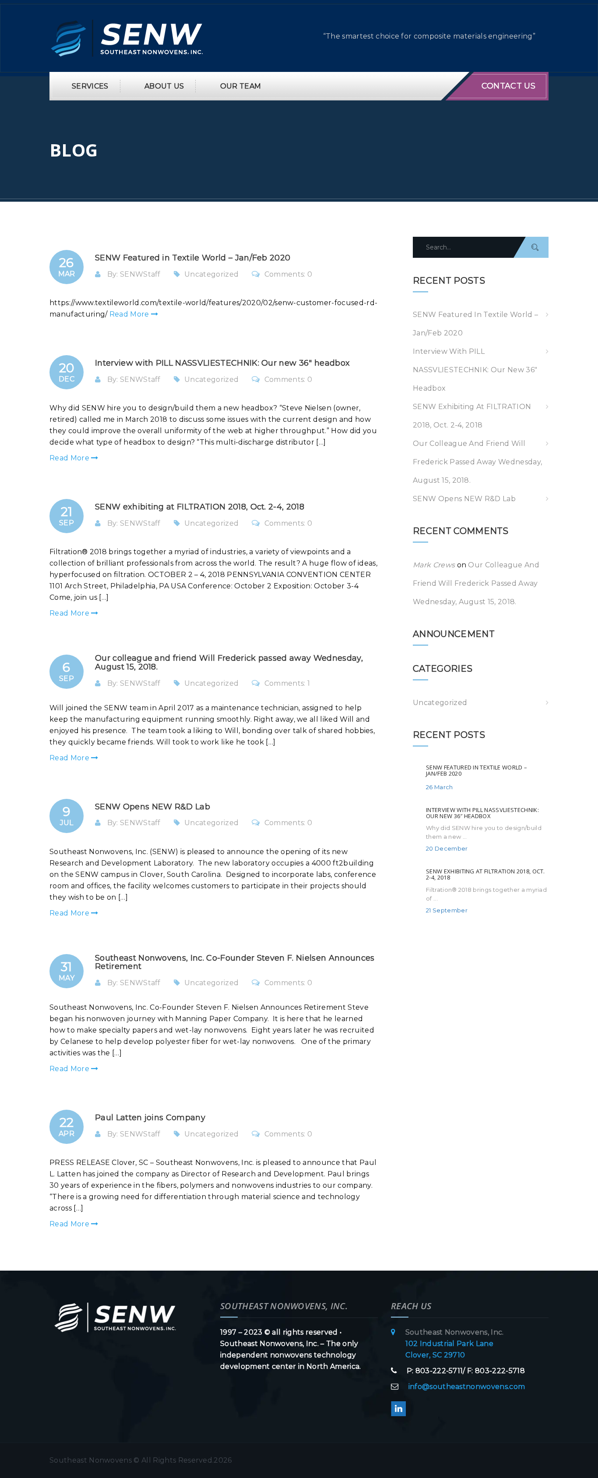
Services (90, 86)
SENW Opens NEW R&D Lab (464, 499)
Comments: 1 (287, 683)
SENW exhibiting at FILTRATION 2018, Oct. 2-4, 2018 (472, 415)
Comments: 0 (288, 274)
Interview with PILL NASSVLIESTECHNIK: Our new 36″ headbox (475, 369)
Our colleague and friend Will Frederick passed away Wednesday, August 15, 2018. (477, 461)
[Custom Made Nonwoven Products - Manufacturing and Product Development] (127, 37)
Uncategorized (211, 274)
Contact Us (508, 86)
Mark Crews (434, 565)
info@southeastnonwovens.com (466, 1386)
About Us (164, 86)
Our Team (240, 86)
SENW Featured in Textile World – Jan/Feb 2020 (475, 323)
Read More (130, 314)
